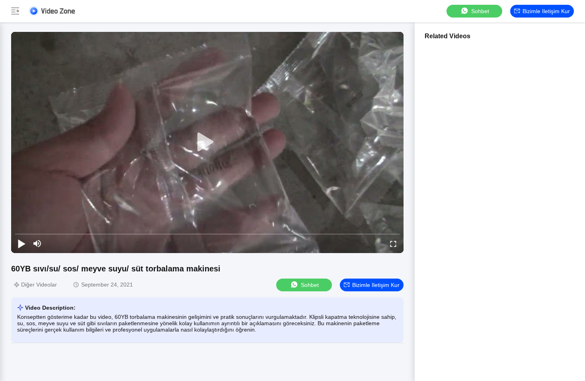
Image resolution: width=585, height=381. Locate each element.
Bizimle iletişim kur (546, 11)
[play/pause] (21, 243)
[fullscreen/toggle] (393, 243)
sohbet (480, 11)
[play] (207, 142)
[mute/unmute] (37, 243)
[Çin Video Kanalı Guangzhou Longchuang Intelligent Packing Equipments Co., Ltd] (52, 11)
